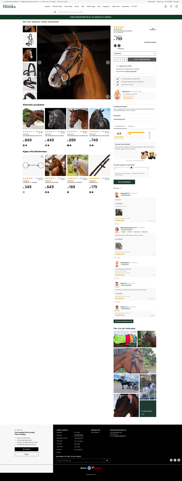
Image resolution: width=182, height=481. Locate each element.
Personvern (59, 449)
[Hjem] (23, 6)
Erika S (123, 283)
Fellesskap (131, 126)
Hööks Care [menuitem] (116, 6)
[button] (29, 40)
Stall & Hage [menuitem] (91, 6)
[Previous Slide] (40, 62)
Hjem (24, 22)
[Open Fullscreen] (108, 97)
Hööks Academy (95, 432)
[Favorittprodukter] (171, 6)
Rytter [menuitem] (77, 6)
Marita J (123, 307)
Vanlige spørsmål (78, 438)
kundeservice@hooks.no (120, 436)
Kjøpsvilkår (59, 432)
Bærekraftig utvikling (62, 438)
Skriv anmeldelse (124, 182)
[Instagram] (171, 460)
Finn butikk (167, 1)
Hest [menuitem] (83, 6)
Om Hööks (59, 443)
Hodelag (44, 22)
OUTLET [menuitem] (134, 6)
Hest (29, 22)
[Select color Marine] (68, 192)
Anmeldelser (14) (120, 126)
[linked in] (178, 460)
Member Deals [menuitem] (57, 6)
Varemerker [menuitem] (125, 6)
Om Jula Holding (78, 441)
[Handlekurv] (176, 6)
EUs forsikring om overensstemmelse (78, 435)
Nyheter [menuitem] (47, 6)
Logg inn (159, 1)
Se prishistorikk (150, 42)
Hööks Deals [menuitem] (68, 6)
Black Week (77, 444)
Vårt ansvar (59, 441)
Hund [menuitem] (99, 6)
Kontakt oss (59, 435)
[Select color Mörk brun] (24, 145)
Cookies (59, 452)
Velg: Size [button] (118, 53)
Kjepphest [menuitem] (106, 6)
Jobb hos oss (60, 446)
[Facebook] (175, 460)
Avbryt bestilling (78, 449)
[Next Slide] (108, 62)
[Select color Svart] (26, 145)
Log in (27, 454)
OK (107, 460)
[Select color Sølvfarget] (24, 192)
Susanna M (124, 193)
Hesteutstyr (36, 22)
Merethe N (125, 91)
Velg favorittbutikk (130, 71)
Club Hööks (77, 446)
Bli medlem (26, 449)
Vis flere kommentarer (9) (123, 321)
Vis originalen (119, 203)
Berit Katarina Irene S (128, 227)
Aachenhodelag (53, 22)
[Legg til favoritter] (108, 29)
